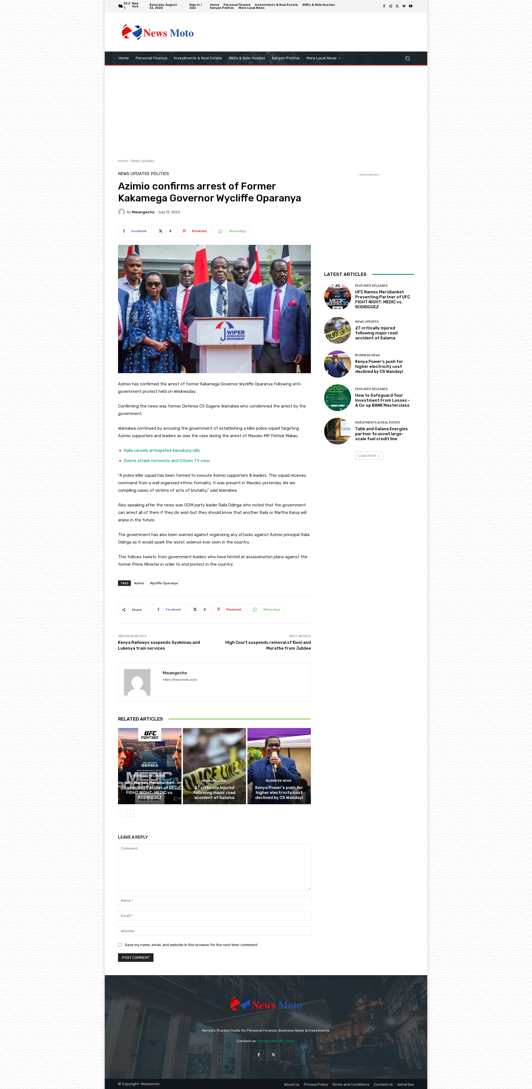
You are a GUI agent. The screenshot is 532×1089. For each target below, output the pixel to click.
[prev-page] (121, 813)
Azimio (139, 583)
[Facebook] (384, 6)
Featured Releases (148, 775)
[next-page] (130, 813)
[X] (397, 6)
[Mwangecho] (122, 212)
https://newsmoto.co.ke (180, 679)
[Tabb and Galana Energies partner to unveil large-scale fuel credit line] (337, 431)
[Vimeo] (404, 6)
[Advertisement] (312, 32)
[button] (407, 58)
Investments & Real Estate (377, 422)
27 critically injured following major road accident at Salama (214, 792)
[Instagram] (390, 6)
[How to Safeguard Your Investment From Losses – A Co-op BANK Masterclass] (337, 397)
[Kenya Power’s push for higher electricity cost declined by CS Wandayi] (279, 766)
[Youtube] (410, 6)
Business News (278, 780)
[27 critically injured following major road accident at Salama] (214, 766)
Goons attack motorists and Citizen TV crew (167, 460)
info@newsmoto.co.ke (276, 1041)
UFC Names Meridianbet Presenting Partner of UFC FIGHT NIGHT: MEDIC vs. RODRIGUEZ (149, 790)
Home (123, 160)
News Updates (142, 160)
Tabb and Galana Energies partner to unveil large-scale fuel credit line (381, 433)
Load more (367, 455)
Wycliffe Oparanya (164, 583)
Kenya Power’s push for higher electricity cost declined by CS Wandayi (279, 792)
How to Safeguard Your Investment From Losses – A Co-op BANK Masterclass (382, 400)
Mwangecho (143, 212)
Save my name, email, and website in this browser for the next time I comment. (191, 945)
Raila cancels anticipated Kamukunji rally (162, 450)
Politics (160, 174)
